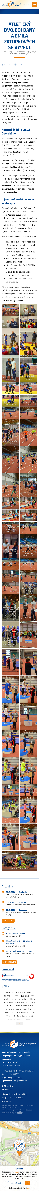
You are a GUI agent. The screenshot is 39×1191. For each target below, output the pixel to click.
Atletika (20, 64)
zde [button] (28, 1188)
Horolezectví (11, 1019)
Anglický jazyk (20, 992)
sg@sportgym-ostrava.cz (12, 1077)
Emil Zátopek (10, 1006)
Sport (16, 51)
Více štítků (19, 1023)
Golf (14, 1016)
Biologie (5, 999)
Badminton (7, 996)
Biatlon (33, 996)
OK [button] (27, 1183)
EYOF (34, 1009)
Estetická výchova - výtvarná (12, 1009)
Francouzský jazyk (22, 1013)
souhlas (17, 1172)
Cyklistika (32, 999)
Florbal (6, 1012)
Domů (5, 51)
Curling (24, 999)
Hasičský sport (22, 1016)
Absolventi (9, 992)
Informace (28, 1019)
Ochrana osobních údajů (9, 1105)
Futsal (33, 1012)
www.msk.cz (6, 1101)
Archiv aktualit (8, 921)
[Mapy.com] (19, 1156)
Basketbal (25, 996)
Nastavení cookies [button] (16, 1183)
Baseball (16, 996)
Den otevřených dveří (22, 1003)
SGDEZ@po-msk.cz (19, 1081)
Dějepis (33, 1003)
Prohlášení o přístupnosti (25, 1105)
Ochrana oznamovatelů (9, 1107)
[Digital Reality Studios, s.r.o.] (20, 1113)
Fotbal (13, 1012)
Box (12, 999)
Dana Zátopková (8, 1002)
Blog (10, 51)
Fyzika (8, 1016)
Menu (34, 4)
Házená (19, 1019)
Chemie (17, 999)
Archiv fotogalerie (9, 962)
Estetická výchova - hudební (24, 1006)
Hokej (31, 1016)
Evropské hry (27, 1009)
